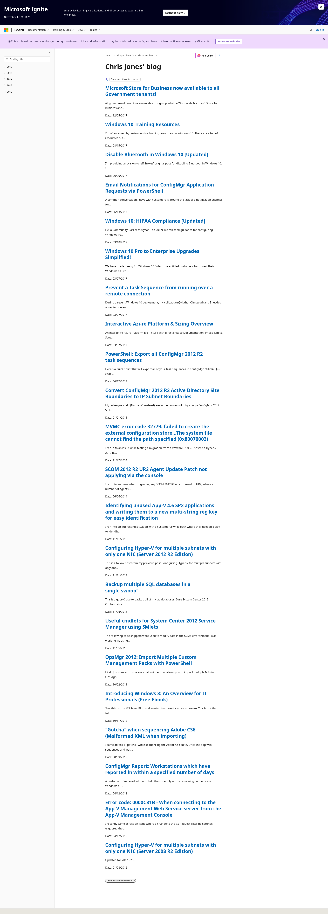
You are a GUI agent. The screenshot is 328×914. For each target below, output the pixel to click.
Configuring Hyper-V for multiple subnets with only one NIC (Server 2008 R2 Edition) (160, 848)
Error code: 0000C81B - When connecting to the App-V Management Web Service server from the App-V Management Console (163, 808)
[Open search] (311, 30)
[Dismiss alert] (321, 7)
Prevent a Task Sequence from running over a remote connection (159, 290)
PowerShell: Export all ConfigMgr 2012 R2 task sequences (154, 357)
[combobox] (27, 59)
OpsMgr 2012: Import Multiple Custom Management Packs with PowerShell (151, 660)
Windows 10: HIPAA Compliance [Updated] (155, 221)
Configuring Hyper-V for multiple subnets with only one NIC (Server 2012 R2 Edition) (160, 551)
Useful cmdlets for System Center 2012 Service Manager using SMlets (160, 623)
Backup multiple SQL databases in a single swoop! (147, 587)
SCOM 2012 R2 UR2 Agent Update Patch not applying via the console (156, 472)
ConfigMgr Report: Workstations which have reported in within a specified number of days (159, 769)
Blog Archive (124, 55)
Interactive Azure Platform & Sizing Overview (159, 323)
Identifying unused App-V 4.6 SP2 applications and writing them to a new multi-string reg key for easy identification (161, 511)
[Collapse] (50, 52)
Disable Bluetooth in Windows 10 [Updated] (156, 154)
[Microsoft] (6, 30)
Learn (109, 55)
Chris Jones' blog (144, 55)
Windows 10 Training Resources (142, 124)
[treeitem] (27, 67)
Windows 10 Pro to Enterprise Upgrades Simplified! (152, 254)
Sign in (320, 29)
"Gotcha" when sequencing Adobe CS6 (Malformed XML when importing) (150, 732)
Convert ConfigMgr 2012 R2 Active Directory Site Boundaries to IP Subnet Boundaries (162, 393)
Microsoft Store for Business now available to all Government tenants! (162, 91)
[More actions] (220, 55)
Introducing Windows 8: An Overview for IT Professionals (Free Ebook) (156, 696)
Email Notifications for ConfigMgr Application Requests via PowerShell (159, 187)
